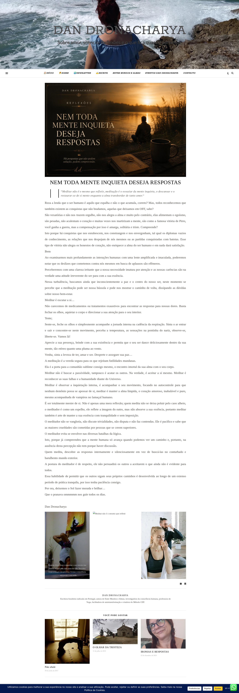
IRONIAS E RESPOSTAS (155, 651)
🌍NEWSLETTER (82, 73)
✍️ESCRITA (102, 73)
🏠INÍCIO (49, 73)
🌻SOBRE (64, 73)
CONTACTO (189, 73)
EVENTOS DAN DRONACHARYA (161, 73)
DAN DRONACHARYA (119, 31)
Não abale (50, 667)
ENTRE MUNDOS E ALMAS (126, 73)
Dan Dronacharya (115, 595)
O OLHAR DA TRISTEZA (107, 647)
